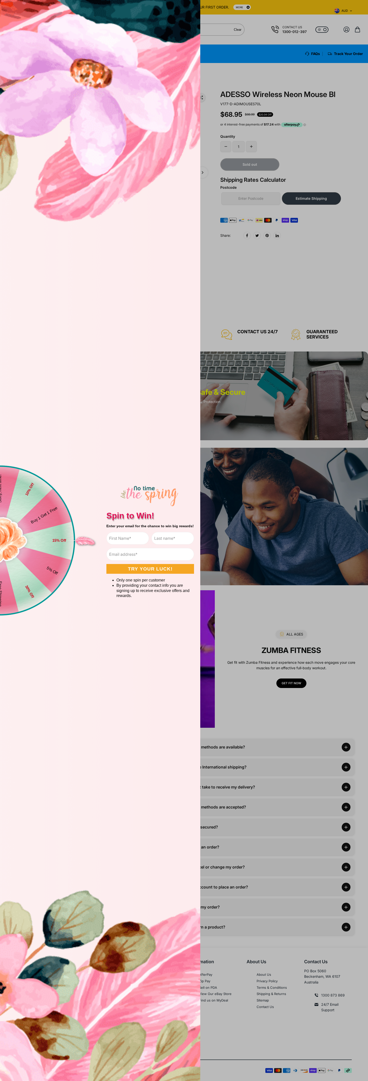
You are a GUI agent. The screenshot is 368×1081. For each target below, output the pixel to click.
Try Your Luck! (150, 569)
